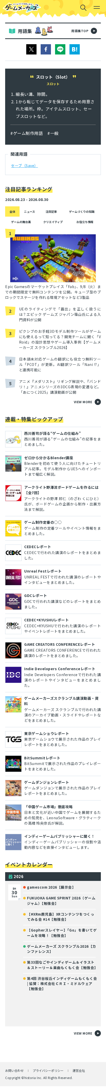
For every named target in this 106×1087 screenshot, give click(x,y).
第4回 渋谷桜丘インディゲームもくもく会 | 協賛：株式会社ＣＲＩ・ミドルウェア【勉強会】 (62, 983)
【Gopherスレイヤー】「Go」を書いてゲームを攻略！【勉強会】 (62, 932)
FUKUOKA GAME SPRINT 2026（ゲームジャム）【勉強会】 (61, 900)
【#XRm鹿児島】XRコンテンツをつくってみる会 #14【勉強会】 (60, 916)
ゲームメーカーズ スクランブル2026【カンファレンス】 (61, 949)
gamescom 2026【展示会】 (51, 887)
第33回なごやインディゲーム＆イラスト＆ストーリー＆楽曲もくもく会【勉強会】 (62, 965)
